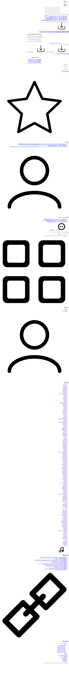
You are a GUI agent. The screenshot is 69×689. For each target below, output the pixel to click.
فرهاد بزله (65, 495)
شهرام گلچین (65, 474)
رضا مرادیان (65, 449)
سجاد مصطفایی (64, 460)
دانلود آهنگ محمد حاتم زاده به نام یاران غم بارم (54, 31)
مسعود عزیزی (64, 523)
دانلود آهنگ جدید (40, 36)
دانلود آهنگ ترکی (64, 660)
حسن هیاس (65, 427)
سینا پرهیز (65, 469)
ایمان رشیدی (65, 405)
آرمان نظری (65, 385)
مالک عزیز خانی (64, 508)
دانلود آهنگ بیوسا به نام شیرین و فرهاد (61, 569)
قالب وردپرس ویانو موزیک (61, 652)
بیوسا (66, 414)
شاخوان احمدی (64, 471)
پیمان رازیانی (65, 419)
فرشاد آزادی (65, 492)
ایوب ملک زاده (64, 408)
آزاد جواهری (65, 387)
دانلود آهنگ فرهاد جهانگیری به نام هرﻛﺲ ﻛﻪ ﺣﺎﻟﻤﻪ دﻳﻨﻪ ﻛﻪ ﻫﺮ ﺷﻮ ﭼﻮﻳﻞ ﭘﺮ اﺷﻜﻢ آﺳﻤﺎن (53, 557)
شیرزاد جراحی (64, 475)
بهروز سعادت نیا (64, 412)
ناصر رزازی (65, 532)
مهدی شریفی (65, 527)
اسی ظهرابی (65, 394)
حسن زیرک (65, 426)
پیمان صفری (65, 420)
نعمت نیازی (65, 533)
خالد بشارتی (65, 434)
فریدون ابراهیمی (64, 501)
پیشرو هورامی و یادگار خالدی (62, 418)
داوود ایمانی (65, 439)
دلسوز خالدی (65, 440)
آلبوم (66, 310)
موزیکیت (65, 653)
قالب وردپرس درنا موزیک (61, 651)
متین (66, 509)
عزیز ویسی (65, 480)
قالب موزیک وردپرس (63, 655)
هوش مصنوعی (64, 537)
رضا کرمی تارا (64, 447)
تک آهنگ (65, 309)
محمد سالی (65, 516)
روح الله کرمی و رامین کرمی (62, 451)
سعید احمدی (65, 461)
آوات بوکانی (65, 388)
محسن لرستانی (64, 512)
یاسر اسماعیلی (64, 543)
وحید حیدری (65, 540)
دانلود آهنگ (65, 656)
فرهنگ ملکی (65, 499)
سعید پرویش (65, 462)
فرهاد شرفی (65, 497)
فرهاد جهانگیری (64, 496)
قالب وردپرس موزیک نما (61, 646)
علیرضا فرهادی (64, 487)
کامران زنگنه (65, 504)
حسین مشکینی (64, 430)
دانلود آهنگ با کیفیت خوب (30, 51)
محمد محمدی (65, 518)
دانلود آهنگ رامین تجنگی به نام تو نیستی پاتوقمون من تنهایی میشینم (56, 565)
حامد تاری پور (65, 421)
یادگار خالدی (65, 542)
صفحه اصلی (65, 4)
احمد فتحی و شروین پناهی (63, 393)
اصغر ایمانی (65, 395)
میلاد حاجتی (65, 528)
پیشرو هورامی (64, 417)
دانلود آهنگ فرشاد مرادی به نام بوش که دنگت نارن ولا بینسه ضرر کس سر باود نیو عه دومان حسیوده (51, 559)
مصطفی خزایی (64, 524)
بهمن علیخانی (65, 413)
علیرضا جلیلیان (64, 486)
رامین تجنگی (65, 442)
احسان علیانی (64, 391)
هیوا (66, 539)
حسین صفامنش (64, 428)
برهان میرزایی (64, 411)
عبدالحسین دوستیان (64, 479)
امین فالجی (65, 404)
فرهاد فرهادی (64, 498)
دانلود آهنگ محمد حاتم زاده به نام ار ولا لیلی (34, 59)
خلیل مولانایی (65, 436)
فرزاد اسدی (65, 491)
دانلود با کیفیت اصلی (51, 51)
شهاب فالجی (65, 472)
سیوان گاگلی (65, 470)
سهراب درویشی (64, 466)
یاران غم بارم (29, 36)
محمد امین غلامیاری (64, 514)
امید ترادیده (65, 397)
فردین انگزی (65, 490)
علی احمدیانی (65, 482)
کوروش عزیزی (64, 506)
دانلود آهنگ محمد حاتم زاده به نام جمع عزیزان (35, 62)
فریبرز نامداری (64, 500)
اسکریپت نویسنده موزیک (61, 648)
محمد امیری (65, 513)
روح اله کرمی (64, 453)
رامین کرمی (65, 443)
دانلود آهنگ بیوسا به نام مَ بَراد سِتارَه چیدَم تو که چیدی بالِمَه (58, 567)
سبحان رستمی (64, 456)
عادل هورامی (65, 477)
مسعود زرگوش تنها (64, 522)
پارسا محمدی (65, 415)
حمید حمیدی (65, 432)
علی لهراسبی (65, 485)
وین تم (66, 644)
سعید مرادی (65, 465)
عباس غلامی (65, 478)
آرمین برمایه (65, 386)
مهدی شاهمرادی (64, 526)
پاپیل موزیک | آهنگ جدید (63, 657)
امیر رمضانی (65, 400)
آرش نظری (65, 384)
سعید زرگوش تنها (64, 464)
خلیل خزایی (65, 435)
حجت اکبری (65, 425)
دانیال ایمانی (65, 438)
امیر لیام (65, 401)
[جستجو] (52, 11)
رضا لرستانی (65, 448)
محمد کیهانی (65, 517)
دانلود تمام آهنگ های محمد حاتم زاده (62, 53)
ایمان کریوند (65, 406)
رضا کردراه (65, 446)
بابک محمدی (65, 410)
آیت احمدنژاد (65, 389)
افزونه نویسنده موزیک (61, 647)
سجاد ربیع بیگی (64, 457)
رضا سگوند (65, 445)
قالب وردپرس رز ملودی (61, 649)
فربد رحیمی (65, 489)
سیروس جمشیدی (64, 468)
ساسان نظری (64, 454)
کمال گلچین (65, 505)
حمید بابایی (65, 431)
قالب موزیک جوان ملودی (61, 650)
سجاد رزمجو (65, 458)
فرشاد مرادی (65, 494)
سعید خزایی (65, 463)
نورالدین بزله (65, 534)
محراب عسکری (64, 511)
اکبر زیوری (65, 396)
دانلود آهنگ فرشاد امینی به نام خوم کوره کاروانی (59, 562)
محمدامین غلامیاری (64, 520)
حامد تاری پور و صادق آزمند (62, 422)
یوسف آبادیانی (64, 544)
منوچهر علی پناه (64, 525)
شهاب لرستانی (64, 473)
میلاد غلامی (65, 529)
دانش (66, 437)
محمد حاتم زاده (35, 36)
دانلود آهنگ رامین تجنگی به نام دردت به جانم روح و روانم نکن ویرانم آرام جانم (55, 564)
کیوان (66, 507)
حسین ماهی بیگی (64, 429)
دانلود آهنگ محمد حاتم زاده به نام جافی (35, 61)
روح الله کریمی (64, 452)
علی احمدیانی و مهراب (63, 483)
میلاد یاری (65, 531)
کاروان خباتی (65, 503)
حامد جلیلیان (65, 423)
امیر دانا (65, 399)
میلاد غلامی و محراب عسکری (62, 530)
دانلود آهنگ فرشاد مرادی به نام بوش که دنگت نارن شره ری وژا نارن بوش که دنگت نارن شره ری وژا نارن (50, 560)
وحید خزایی (65, 541)
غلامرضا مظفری (64, 488)
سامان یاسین (65, 455)
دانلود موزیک (65, 661)
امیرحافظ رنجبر (64, 403)
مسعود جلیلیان (64, 521)
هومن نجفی (65, 538)
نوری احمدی (65, 535)
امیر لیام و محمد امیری (63, 402)
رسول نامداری (64, 444)
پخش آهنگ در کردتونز (63, 643)
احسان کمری (65, 392)
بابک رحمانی (65, 409)
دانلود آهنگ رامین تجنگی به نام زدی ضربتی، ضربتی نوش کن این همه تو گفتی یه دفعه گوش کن (52, 563)
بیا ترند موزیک (65, 658)
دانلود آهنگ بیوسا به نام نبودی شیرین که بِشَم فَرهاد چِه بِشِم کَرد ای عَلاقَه (55, 568)
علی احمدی (65, 481)
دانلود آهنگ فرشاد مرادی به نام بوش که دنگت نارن (59, 561)
